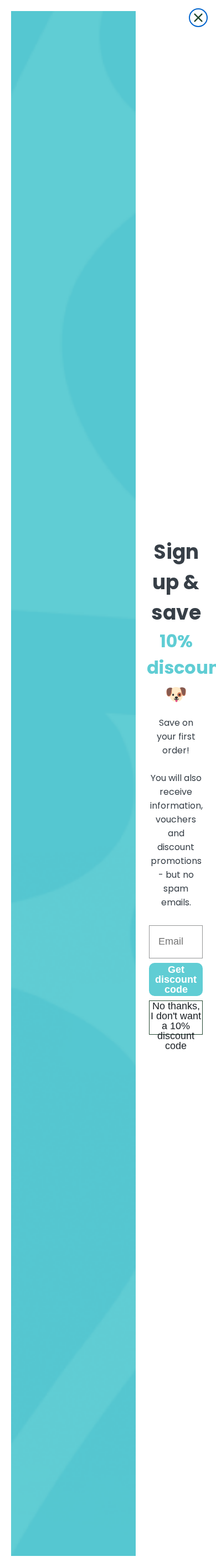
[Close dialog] (198, 18)
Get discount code (176, 979)
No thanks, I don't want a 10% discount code (176, 1017)
